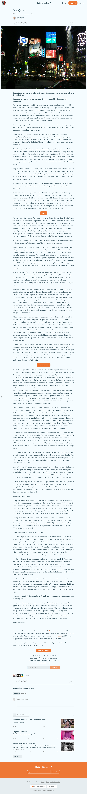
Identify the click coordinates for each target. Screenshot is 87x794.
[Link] (10, 94)
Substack (35, 790)
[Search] (62, 3)
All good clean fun (20, 732)
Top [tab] (15, 715)
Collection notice (55, 782)
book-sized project (55, 631)
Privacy (43, 782)
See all (16, 756)
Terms (47, 782)
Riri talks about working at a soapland (24, 734)
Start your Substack (39, 786)
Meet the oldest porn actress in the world (29, 720)
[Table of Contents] (2, 397)
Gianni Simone (20, 17)
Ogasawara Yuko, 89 (19, 722)
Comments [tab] (17, 693)
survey (60, 636)
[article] (43, 723)
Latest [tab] (19, 715)
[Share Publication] (66, 3)
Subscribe (73, 3)
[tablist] (20, 693)
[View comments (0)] (21, 22)
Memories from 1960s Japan (24, 743)
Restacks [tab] (23, 693)
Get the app (51, 786)
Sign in (82, 3)
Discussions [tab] (25, 715)
